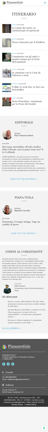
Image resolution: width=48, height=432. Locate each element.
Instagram (13, 364)
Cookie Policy (30, 404)
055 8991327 (11, 377)
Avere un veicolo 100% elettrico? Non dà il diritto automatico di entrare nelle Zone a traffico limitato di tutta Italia (26, 304)
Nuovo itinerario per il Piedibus (28, 42)
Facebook (4, 364)
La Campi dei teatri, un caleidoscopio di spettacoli (25, 29)
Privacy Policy (17, 404)
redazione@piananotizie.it (18, 379)
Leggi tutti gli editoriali (23, 179)
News (14, 24)
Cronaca (15, 83)
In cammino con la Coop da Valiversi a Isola (26, 74)
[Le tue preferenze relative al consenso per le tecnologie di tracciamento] (44, 428)
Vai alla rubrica (10, 328)
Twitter (9, 364)
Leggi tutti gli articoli (23, 233)
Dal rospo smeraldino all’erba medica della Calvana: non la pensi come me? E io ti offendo (22, 149)
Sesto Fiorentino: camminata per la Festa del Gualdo (27, 102)
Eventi (14, 69)
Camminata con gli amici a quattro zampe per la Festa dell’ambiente (26, 59)
